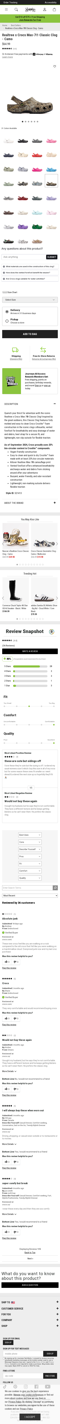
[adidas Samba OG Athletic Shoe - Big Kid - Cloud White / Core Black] (44, 590)
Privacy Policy (14, 1401)
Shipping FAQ (16, 359)
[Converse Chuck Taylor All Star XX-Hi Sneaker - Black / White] (15, 590)
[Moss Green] (8, 180)
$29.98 (12, 557)
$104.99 (5, 611)
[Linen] (22, 209)
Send (51, 257)
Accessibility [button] (51, 2)
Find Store (50, 1376)
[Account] (45, 9)
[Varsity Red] (37, 152)
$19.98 (40, 557)
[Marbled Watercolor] (8, 223)
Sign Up (8, 1342)
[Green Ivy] (37, 223)
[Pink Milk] (51, 209)
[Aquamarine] (37, 209)
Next (56, 543)
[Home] (30, 9)
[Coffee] (8, 209)
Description (11, 404)
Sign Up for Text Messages (16, 1349)
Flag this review (9, 968)
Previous (5, 545)
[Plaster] (8, 166)
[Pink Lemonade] (51, 137)
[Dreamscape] (22, 166)
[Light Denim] (37, 180)
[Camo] (51, 180)
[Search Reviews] (55, 887)
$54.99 (34, 557)
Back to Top (30, 1252)
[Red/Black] (22, 195)
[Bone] (22, 152)
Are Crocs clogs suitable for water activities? (25, 279)
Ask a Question (30, 1285)
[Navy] (8, 152)
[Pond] (37, 195)
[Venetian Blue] (51, 166)
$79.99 (34, 614)
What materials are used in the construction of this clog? (30, 266)
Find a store (9, 1371)
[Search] (16, 9)
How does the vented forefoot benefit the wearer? (28, 273)
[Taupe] (37, 238)
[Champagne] (51, 152)
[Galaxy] (22, 223)
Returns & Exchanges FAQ (44, 359)
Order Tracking (10, 2)
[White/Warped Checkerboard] (8, 195)
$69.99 (5, 557)
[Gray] (37, 137)
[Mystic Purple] (51, 195)
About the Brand (13, 503)
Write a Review (30, 651)
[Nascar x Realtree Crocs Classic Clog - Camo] (15, 536)
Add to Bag (30, 334)
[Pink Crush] (37, 166)
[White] (8, 137)
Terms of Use (40, 1362)
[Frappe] (51, 223)
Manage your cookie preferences (28, 1394)
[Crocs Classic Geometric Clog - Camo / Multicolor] (44, 536)
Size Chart (12, 292)
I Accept (30, 1417)
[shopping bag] (54, 9)
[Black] (22, 137)
